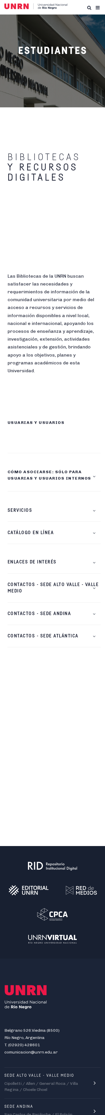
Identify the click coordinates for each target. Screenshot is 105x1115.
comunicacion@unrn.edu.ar (31, 1052)
